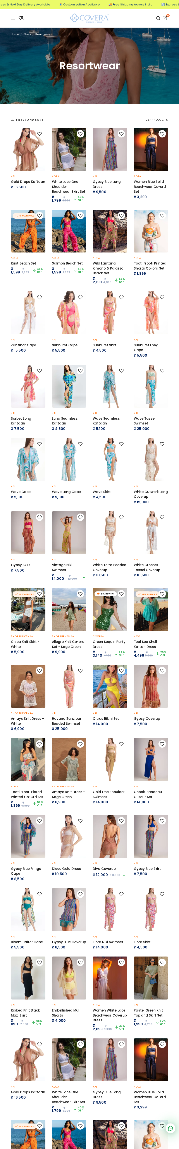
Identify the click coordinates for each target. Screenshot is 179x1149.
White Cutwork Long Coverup (151, 494)
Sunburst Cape (64, 345)
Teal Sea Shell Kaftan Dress (145, 644)
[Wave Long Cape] (69, 459)
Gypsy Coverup (147, 718)
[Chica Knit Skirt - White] (28, 609)
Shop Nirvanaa (22, 636)
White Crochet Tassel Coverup (147, 567)
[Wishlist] (20, 18)
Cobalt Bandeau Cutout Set (148, 794)
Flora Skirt (142, 942)
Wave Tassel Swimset (144, 421)
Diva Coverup (104, 868)
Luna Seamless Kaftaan (65, 421)
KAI (13, 176)
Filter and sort (29, 120)
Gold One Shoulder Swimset (109, 794)
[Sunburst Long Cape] (151, 312)
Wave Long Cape (66, 491)
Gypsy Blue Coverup (69, 942)
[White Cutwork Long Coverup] (151, 459)
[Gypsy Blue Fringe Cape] (28, 836)
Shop (27, 34)
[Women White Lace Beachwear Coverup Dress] (110, 978)
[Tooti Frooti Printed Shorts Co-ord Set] (151, 231)
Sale (14, 1005)
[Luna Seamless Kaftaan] (69, 386)
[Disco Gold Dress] (69, 836)
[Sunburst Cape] (69, 312)
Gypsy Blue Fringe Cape (26, 871)
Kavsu (138, 636)
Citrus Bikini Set (106, 718)
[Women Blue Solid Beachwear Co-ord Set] (151, 149)
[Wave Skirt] (110, 459)
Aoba (55, 176)
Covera (98, 636)
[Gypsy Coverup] (151, 686)
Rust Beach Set (23, 263)
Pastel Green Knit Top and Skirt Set (148, 1013)
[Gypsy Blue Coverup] (69, 909)
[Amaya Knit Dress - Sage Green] (69, 759)
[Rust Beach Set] (28, 231)
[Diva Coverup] (110, 836)
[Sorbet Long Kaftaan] (28, 386)
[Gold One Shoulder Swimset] (110, 759)
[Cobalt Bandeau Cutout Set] (151, 759)
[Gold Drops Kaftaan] (28, 149)
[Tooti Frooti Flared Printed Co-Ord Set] (28, 759)
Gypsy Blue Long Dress (107, 184)
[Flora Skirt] (151, 909)
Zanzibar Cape (23, 345)
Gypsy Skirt (20, 565)
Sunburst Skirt (105, 345)
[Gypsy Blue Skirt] (151, 836)
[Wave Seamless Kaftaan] (110, 386)
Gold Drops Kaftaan (28, 181)
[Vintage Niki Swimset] (69, 532)
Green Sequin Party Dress (109, 644)
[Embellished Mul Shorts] (69, 978)
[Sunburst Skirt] (110, 312)
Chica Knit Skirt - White (25, 644)
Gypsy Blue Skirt (147, 868)
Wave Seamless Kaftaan (106, 421)
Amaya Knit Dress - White (27, 721)
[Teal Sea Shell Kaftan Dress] (151, 609)
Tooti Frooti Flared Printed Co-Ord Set (27, 794)
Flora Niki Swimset (108, 942)
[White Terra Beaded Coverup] (110, 532)
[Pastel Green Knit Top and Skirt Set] (151, 978)
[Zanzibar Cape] (28, 312)
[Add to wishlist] (39, 133)
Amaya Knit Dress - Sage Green (68, 794)
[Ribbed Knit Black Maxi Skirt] (28, 978)
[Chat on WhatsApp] (170, 1128)
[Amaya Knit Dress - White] (28, 686)
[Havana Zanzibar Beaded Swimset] (69, 686)
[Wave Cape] (28, 459)
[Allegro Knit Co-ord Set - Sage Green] (69, 609)
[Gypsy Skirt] (28, 532)
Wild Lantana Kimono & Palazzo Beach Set (108, 268)
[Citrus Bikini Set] (110, 686)
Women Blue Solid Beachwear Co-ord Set (150, 186)
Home (15, 34)
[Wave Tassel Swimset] (151, 386)
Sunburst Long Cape (146, 347)
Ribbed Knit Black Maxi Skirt (25, 1013)
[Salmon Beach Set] (69, 231)
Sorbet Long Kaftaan (21, 421)
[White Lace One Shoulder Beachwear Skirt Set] (69, 149)
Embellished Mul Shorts (65, 1013)
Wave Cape (21, 491)
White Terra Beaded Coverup (109, 567)
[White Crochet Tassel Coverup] (151, 532)
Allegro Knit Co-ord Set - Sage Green (68, 644)
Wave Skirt (102, 491)
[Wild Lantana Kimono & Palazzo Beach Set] (110, 231)
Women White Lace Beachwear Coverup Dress (110, 1015)
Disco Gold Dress (66, 868)
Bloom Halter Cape (27, 942)
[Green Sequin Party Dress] (110, 609)
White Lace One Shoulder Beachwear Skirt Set (68, 186)
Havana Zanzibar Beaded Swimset (66, 721)
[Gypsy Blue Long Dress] (110, 149)
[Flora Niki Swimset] (110, 909)
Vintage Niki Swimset (62, 567)
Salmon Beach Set (67, 263)
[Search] (158, 18)
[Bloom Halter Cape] (28, 909)
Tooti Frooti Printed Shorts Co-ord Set (150, 266)
